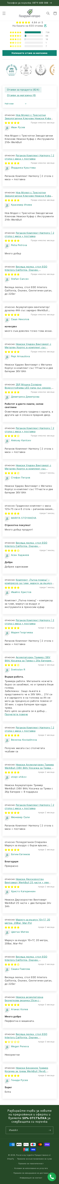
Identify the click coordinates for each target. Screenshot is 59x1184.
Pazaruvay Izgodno (25, 1155)
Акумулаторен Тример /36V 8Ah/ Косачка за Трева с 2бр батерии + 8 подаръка (29, 660)
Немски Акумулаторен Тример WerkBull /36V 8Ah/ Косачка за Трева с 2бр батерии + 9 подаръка (29, 768)
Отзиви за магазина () (21, 95)
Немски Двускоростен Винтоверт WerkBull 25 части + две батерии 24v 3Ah (27, 882)
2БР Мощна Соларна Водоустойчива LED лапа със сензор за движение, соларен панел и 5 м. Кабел (29, 388)
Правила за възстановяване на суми (34, 1159)
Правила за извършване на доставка (30, 1173)
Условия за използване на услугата (31, 1168)
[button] (3, 13)
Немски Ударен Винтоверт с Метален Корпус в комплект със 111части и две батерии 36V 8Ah (28, 347)
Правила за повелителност (31, 1163)
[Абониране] (49, 1130)
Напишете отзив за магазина (29, 53)
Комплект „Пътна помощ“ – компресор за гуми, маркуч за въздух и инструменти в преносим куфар (29, 583)
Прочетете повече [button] (16, 714)
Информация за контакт (31, 1178)
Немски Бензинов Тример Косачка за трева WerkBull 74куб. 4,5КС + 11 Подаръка (26, 1071)
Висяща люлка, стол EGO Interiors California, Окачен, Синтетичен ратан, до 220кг (26, 270)
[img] (29, 22)
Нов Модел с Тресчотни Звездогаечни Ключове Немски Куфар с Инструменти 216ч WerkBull (29, 118)
